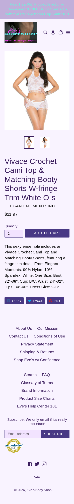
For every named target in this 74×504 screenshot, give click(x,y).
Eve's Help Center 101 (37, 406)
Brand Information (37, 390)
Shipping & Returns (37, 352)
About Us (24, 328)
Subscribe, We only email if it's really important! (37, 421)
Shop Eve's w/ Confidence (37, 360)
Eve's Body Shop (39, 490)
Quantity (11, 226)
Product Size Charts (37, 398)
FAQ (46, 375)
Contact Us (19, 336)
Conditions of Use (49, 336)
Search (30, 375)
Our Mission (47, 328)
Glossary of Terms (37, 383)
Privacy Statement (37, 344)
